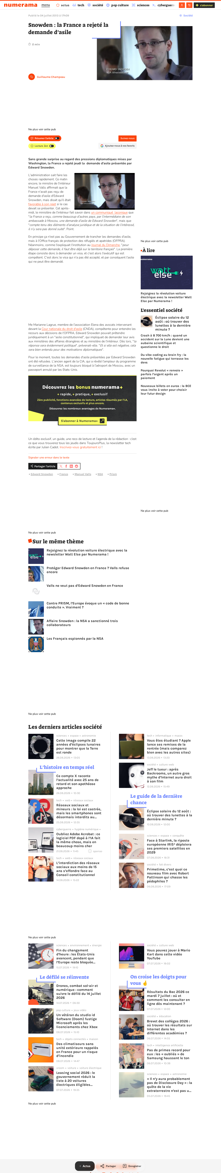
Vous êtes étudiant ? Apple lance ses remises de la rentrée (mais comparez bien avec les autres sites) (169, 746)
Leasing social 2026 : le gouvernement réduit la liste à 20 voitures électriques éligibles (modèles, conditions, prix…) (75, 1079)
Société (188, 15)
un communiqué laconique (109, 212)
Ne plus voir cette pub (42, 129)
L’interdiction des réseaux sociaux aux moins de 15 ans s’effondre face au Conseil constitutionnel (77, 869)
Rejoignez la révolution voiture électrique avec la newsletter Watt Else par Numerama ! (87, 552)
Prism (113, 474)
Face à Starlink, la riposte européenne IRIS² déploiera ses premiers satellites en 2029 (169, 846)
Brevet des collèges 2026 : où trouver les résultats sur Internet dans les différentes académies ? (169, 1027)
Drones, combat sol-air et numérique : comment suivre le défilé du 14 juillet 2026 (78, 992)
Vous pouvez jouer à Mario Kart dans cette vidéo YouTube (168, 954)
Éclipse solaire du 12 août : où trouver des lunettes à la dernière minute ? (173, 323)
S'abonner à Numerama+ (79, 421)
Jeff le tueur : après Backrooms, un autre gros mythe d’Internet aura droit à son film (169, 775)
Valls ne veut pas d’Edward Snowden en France (85, 586)
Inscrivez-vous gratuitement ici (80, 447)
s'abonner (206, 5)
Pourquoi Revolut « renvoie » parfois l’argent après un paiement (162, 374)
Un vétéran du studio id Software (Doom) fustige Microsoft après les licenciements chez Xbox (77, 1021)
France (63, 474)
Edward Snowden (42, 474)
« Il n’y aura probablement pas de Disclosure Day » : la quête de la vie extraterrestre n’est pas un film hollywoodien (169, 1085)
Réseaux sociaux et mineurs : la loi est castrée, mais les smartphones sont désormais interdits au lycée (78, 811)
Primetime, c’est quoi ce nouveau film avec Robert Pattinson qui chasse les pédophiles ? (168, 875)
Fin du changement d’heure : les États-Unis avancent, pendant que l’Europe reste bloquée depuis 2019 (75, 956)
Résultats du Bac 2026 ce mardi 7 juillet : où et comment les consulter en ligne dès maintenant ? (168, 998)
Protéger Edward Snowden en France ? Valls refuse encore (88, 570)
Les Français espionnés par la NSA (75, 639)
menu (45, 5)
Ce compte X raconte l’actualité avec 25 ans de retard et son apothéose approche (77, 782)
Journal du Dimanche (105, 245)
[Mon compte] (182, 5)
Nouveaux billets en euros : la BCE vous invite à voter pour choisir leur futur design (166, 389)
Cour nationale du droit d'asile (62, 329)
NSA (100, 474)
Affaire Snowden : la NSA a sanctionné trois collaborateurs (82, 623)
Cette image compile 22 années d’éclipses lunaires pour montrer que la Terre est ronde (78, 746)
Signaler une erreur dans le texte (48, 457)
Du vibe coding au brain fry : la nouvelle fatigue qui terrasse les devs (165, 358)
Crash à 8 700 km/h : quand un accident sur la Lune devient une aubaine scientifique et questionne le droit (165, 341)
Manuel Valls (83, 474)
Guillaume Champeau (51, 77)
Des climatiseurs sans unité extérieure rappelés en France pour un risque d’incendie (77, 1050)
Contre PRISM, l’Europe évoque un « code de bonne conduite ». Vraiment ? (88, 605)
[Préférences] (189, 5)
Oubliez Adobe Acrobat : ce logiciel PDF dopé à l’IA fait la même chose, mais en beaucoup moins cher (78, 840)
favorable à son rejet (42, 204)
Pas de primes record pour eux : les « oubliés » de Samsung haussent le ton (168, 1054)
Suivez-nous (127, 138)
